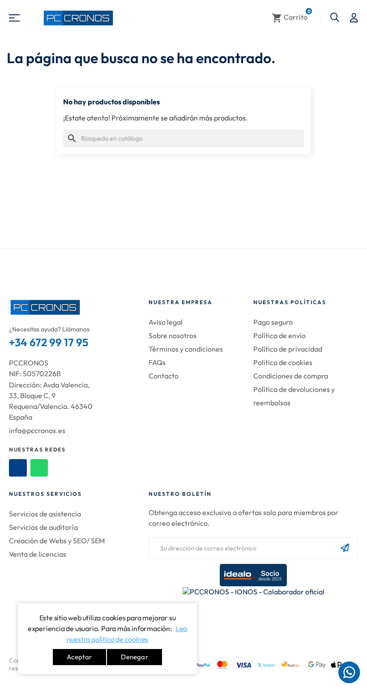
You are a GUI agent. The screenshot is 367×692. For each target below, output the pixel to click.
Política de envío (279, 335)
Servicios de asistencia (45, 513)
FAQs (157, 362)
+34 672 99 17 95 (48, 342)
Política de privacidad (287, 348)
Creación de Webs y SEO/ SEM (57, 540)
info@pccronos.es (37, 430)
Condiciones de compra (290, 375)
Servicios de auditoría (43, 527)
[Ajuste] (354, 17)
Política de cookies (282, 362)
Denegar (134, 657)
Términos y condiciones (186, 348)
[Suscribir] (345, 548)
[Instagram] (18, 468)
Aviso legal (166, 322)
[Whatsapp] (39, 468)
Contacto (164, 375)
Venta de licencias (37, 554)
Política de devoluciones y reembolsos (294, 396)
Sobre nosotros (172, 335)
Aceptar (79, 657)
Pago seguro (273, 322)
